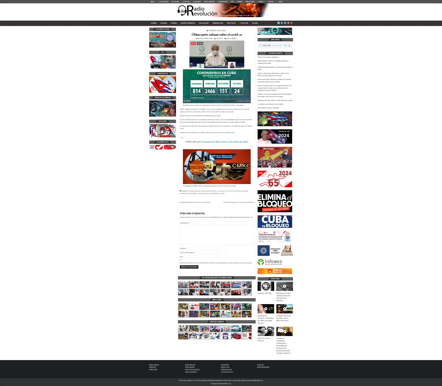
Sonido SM (225, 365)
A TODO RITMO (244, 23)
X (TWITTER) (186, 1)
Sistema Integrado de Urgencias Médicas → (239, 202)
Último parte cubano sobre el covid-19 (217, 34)
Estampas (154, 23)
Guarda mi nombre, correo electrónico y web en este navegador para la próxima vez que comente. (216, 263)
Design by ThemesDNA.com (221, 384)
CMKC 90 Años (250, 1)
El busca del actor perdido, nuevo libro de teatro (283, 318)
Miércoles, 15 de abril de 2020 (231, 141)
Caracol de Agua (227, 372)
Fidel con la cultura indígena (268, 57)
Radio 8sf (152, 367)
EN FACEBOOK (197, 1)
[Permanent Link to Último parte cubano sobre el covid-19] (217, 54)
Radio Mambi (190, 367)
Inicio (152, 1)
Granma (206, 141)
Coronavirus (213, 30)
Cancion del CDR (264, 293)
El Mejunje (174, 23)
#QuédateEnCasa (194, 191)
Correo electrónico (187, 252)
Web (181, 257)
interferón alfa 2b (241, 191)
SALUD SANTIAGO (204, 23)
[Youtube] (288, 23)
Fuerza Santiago (209, 1)
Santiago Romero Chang (205, 38)
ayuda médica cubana (209, 191)
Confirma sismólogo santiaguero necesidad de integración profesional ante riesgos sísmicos (283, 345)
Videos (224, 30)
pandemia (183, 193)
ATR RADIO (255, 23)
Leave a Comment (231, 38)
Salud (219, 30)
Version (270, 1)
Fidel (232, 1)
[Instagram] (285, 23)
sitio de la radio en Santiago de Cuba (211, 193)
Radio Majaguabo (263, 367)
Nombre (183, 248)
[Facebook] (281, 23)
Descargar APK (222, 1)
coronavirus (221, 191)
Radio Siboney (190, 365)
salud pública (192, 193)
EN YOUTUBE (175, 1)
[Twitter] (278, 23)
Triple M (260, 365)
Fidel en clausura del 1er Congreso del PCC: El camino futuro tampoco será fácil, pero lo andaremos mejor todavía (274, 88)
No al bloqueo (163, 1)
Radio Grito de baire (192, 369)
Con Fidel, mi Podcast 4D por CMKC (271, 104)
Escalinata (163, 23)
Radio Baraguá (226, 369)
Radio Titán (153, 369)
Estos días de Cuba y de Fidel (268, 108)
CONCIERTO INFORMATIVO (188, 23)
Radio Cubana (154, 365)
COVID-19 (230, 191)
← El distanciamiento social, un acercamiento (194, 202)
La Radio (260, 1)
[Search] (291, 23)
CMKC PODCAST (231, 23)
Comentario (185, 223)
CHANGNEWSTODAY (217, 23)
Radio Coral (225, 367)
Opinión (239, 1)
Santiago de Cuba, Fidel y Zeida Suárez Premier (275, 100)
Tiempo (280, 1)
